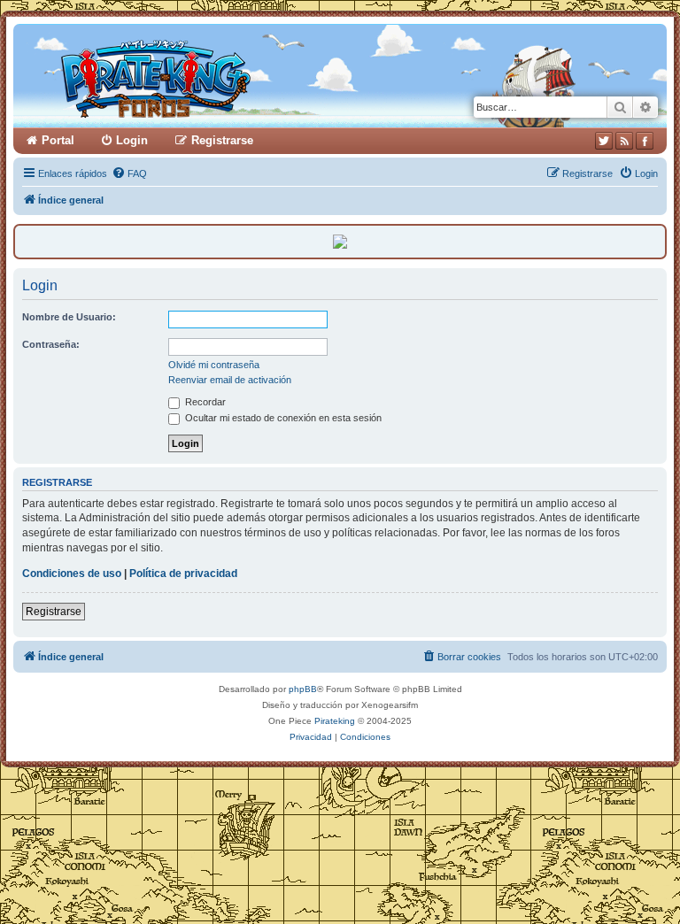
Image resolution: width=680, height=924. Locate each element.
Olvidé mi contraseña (213, 364)
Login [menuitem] (132, 140)
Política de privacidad (183, 573)
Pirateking (334, 721)
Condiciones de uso (71, 573)
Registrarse (53, 611)
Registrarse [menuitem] (222, 140)
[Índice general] (223, 75)
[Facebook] (644, 141)
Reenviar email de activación (229, 379)
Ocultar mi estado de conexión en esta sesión (282, 417)
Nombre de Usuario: (69, 317)
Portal (58, 140)
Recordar (204, 402)
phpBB (303, 689)
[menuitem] (129, 173)
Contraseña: (51, 344)
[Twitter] (604, 141)
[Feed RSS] (624, 141)
